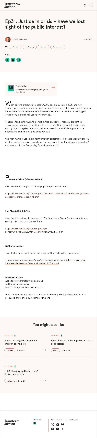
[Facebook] (13, 60)
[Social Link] (52, 424)
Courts (43, 47)
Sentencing (30, 47)
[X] (7, 60)
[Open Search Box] (85, 5)
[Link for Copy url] (18, 60)
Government (57, 47)
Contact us (73, 420)
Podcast (15, 47)
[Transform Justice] (12, 5)
